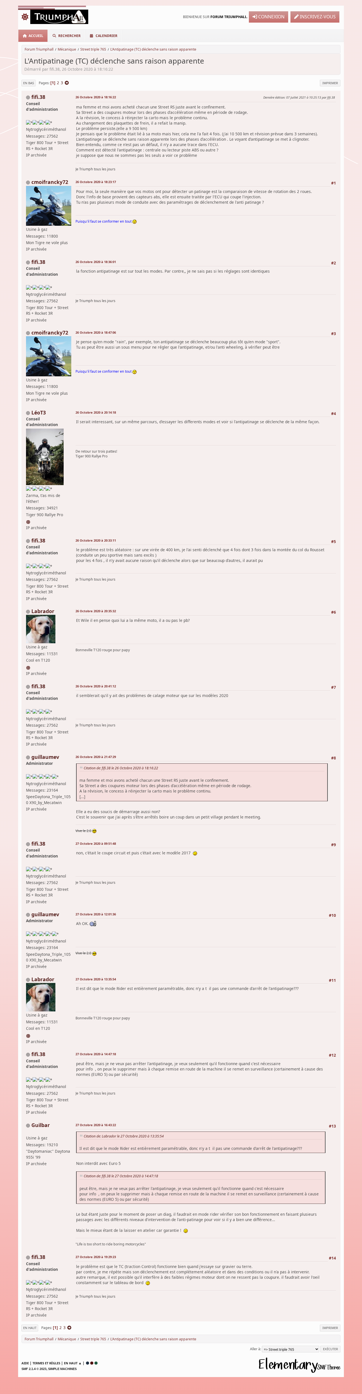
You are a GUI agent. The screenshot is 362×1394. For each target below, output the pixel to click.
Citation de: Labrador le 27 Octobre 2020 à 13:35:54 (124, 1136)
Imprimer (330, 83)
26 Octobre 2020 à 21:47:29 (96, 757)
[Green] (96, 1363)
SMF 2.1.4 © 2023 (33, 1369)
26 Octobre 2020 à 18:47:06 (96, 332)
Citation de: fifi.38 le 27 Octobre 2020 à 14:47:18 (121, 1176)
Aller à (255, 1349)
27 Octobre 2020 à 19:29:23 (96, 1257)
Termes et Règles (46, 1363)
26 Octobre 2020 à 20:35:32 (96, 611)
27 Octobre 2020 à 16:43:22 (96, 1125)
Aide (25, 1363)
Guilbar (40, 1125)
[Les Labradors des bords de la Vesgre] (28, 667)
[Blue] (87, 1363)
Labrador (42, 611)
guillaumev (45, 757)
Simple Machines (62, 1369)
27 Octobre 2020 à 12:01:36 (96, 914)
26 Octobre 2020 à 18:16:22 (96, 97)
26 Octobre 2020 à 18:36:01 (96, 262)
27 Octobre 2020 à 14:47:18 (96, 1054)
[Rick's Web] (28, 521)
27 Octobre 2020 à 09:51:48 (96, 843)
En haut (29, 1328)
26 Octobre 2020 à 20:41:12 (96, 686)
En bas (28, 83)
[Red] (92, 1363)
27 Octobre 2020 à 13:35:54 (96, 979)
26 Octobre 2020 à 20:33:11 (96, 540)
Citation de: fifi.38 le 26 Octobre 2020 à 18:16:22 (121, 768)
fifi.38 (38, 97)
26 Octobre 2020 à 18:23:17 (96, 182)
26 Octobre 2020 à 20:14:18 (96, 412)
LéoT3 (38, 412)
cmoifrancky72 (49, 182)
